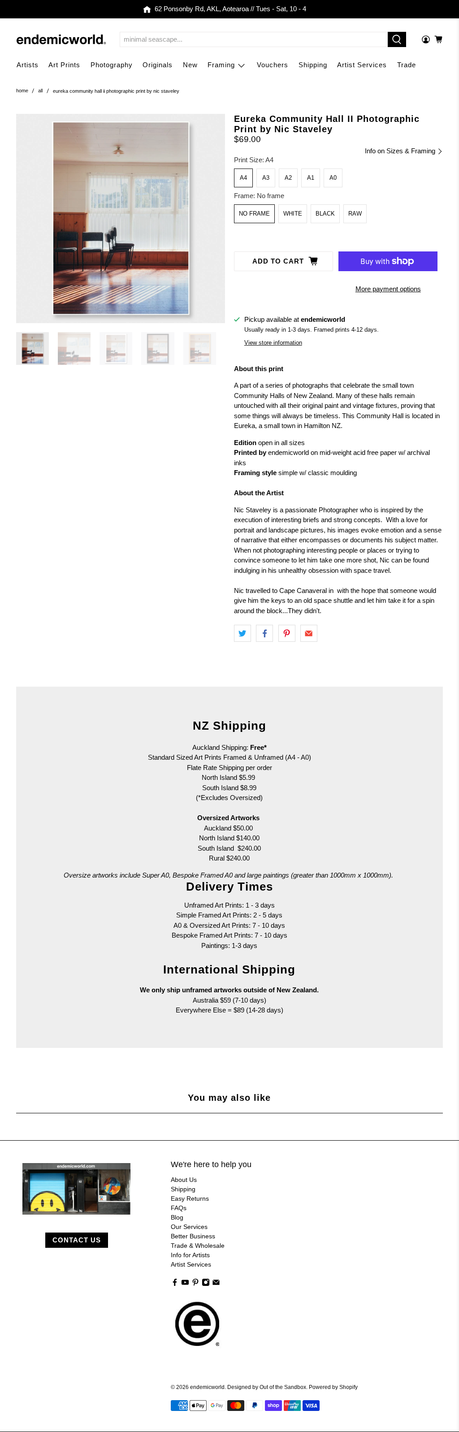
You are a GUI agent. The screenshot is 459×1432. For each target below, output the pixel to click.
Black (325, 213)
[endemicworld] (61, 39)
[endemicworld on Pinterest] (195, 1284)
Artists (28, 65)
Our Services (189, 1226)
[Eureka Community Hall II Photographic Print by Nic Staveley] (120, 218)
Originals (158, 65)
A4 (243, 177)
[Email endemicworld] (216, 1284)
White (292, 213)
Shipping (313, 65)
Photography (112, 65)
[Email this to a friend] (308, 633)
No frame (254, 213)
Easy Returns (190, 1198)
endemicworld (207, 1387)
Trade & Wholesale (198, 1245)
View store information (273, 342)
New (190, 65)
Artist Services (362, 65)
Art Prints (64, 65)
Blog (177, 1217)
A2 (288, 177)
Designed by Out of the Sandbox (266, 1387)
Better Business (193, 1236)
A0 (333, 177)
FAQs (178, 1207)
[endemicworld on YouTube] (185, 1284)
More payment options (388, 289)
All (40, 90)
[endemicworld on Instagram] (206, 1284)
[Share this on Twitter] (242, 633)
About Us (184, 1179)
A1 (310, 177)
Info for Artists (190, 1255)
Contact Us (76, 1240)
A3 (265, 177)
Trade (406, 65)
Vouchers (272, 65)
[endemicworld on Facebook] (175, 1284)
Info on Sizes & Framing (401, 151)
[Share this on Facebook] (264, 633)
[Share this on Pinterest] (286, 633)
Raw (355, 213)
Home (22, 90)
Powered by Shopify (333, 1387)
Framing (221, 65)
